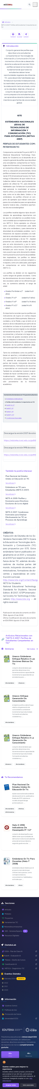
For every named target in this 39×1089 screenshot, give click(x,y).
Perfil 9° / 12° (10, 415)
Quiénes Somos (11, 1006)
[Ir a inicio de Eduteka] (8, 4)
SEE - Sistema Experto (15, 931)
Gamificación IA (11, 964)
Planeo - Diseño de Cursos (15, 960)
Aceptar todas (11, 1085)
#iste (20, 885)
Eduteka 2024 (14, 978)
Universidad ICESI (11, 1018)
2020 (6, 990)
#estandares (9, 683)
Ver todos (31, 649)
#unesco (21, 683)
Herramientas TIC (11, 922)
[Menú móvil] (35, 4)
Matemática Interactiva (13, 927)
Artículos (7, 22)
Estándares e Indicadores (14, 399)
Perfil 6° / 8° (10, 412)
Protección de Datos (13, 1014)
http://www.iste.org (20, 599)
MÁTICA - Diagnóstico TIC (14, 968)
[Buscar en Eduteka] (30, 4)
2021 (6, 986)
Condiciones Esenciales (14, 418)
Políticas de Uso (11, 1010)
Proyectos (9, 918)
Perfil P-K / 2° (10, 405)
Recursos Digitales (12, 935)
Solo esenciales (28, 1085)
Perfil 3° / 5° (10, 408)
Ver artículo (10, 483)
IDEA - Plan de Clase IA (13, 951)
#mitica (21, 809)
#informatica (9, 812)
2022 (6, 983)
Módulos (8, 914)
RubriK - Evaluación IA (12, 956)
